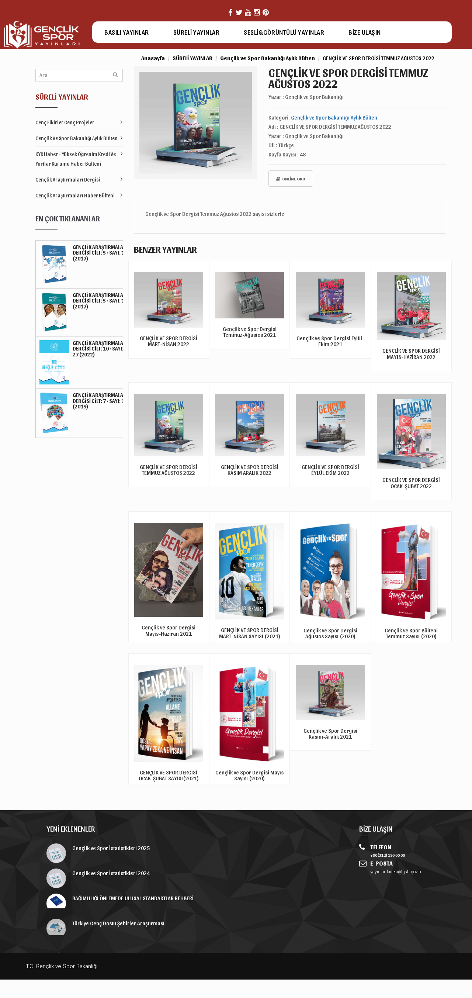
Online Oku (293, 178)
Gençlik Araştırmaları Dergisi (67, 179)
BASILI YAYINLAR (126, 32)
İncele (168, 636)
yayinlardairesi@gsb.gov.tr (395, 871)
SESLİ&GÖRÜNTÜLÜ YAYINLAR (284, 32)
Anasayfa (153, 58)
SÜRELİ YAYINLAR (196, 32)
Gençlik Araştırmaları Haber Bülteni (75, 195)
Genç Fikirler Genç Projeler (64, 122)
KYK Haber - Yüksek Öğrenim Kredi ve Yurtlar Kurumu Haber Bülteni (75, 159)
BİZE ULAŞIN (364, 32)
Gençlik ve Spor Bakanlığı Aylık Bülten (76, 138)
